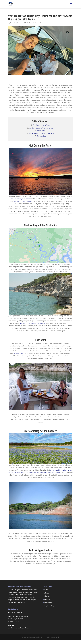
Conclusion (41, 136)
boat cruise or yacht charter (21, 199)
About (46, 593)
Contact (47, 599)
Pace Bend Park (19, 353)
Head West (41, 130)
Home (46, 590)
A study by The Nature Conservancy (32, 323)
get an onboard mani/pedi (23, 201)
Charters (47, 596)
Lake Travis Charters (39, 23)
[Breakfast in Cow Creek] (40, 410)
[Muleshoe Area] (40, 529)
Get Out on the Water (41, 125)
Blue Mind (48, 603)
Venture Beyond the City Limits (41, 128)
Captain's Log (49, 606)
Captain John (14, 23)
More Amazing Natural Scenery (41, 133)
